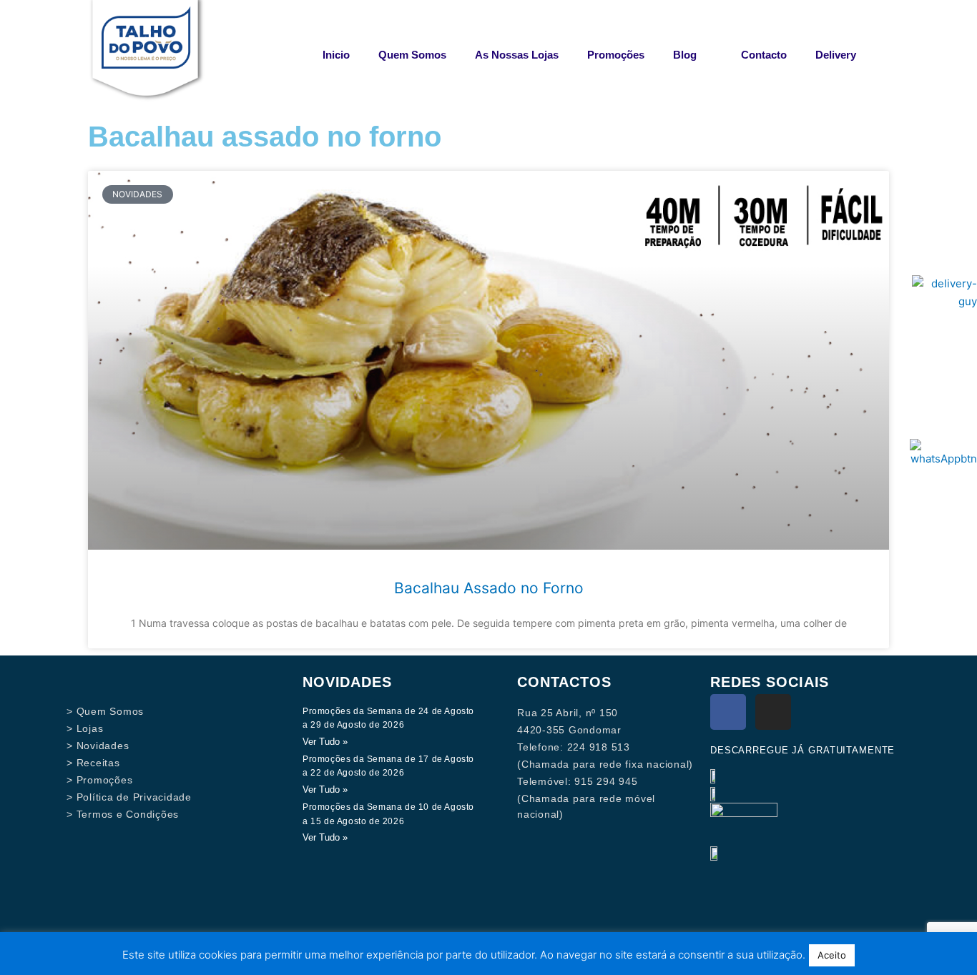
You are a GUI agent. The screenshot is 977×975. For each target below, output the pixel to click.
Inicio (336, 55)
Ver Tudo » (325, 741)
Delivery (835, 55)
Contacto (764, 55)
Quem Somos (412, 55)
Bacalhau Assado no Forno (489, 588)
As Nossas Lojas (517, 55)
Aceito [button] (832, 955)
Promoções (615, 55)
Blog (685, 55)
